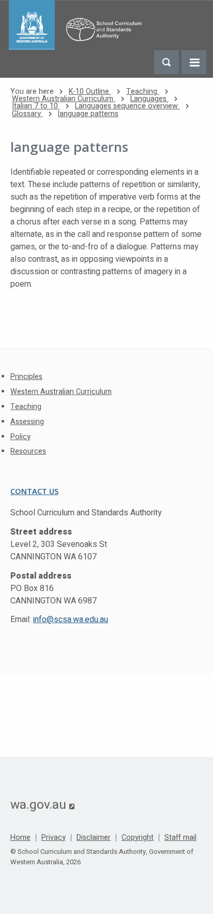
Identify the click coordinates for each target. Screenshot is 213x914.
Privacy (53, 837)
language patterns (88, 113)
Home (20, 837)
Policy (20, 436)
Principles (26, 376)
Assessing (27, 421)
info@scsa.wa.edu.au (70, 619)
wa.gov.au (42, 804)
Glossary (27, 113)
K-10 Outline (90, 91)
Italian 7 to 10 (36, 106)
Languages (149, 98)
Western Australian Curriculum (63, 98)
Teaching (142, 91)
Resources (28, 451)
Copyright (137, 837)
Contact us (34, 491)
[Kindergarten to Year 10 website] (78, 25)
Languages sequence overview (127, 106)
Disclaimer (94, 837)
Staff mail (180, 837)
